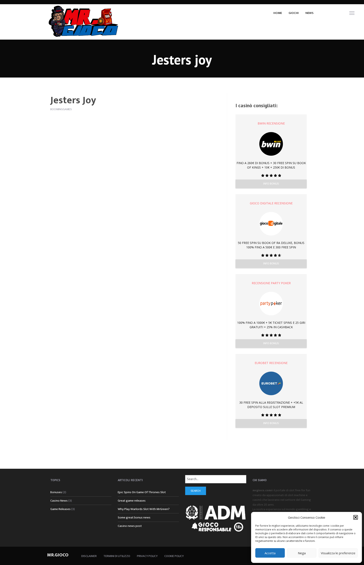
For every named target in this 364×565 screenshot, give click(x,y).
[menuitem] (277, 12)
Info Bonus (271, 183)
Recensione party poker (271, 283)
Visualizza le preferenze (338, 553)
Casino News (59, 500)
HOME (277, 13)
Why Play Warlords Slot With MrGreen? (144, 509)
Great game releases (132, 500)
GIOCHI (294, 13)
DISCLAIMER (89, 556)
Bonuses (56, 492)
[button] (355, 517)
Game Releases (60, 509)
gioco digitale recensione (271, 203)
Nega (302, 553)
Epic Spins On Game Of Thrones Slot (142, 492)
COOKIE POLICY (174, 556)
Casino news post (130, 526)
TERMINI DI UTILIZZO (116, 556)
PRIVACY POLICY (147, 556)
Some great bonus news (134, 517)
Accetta (270, 553)
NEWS (309, 13)
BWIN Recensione (271, 123)
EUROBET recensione (271, 363)
